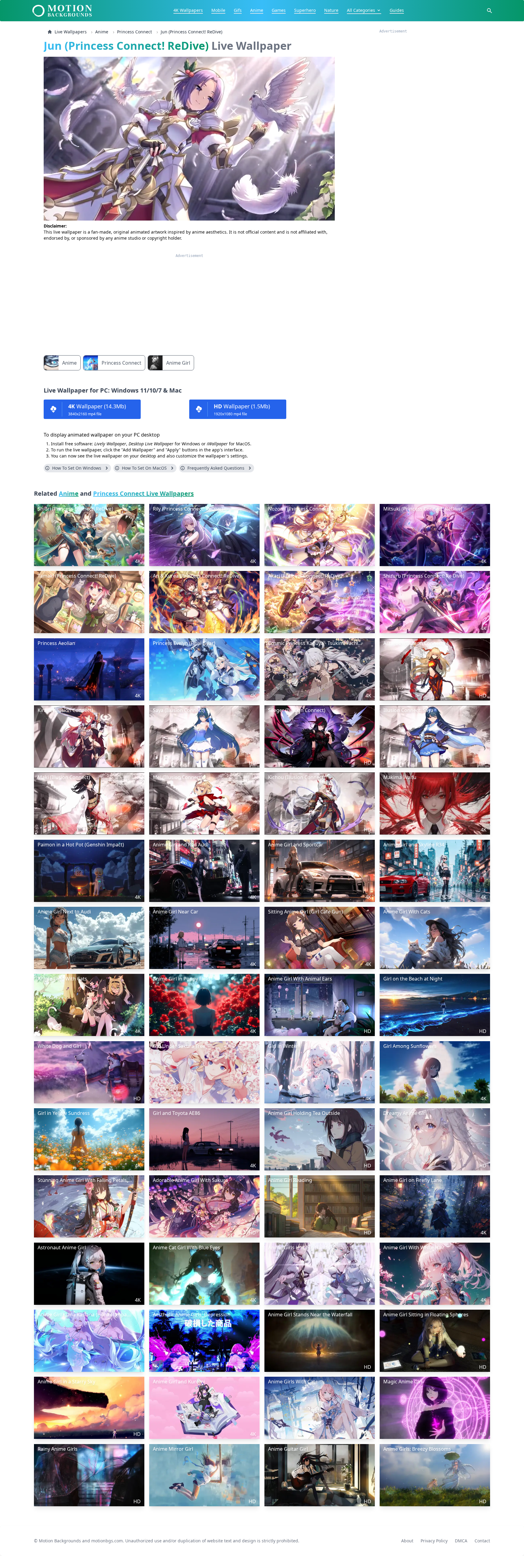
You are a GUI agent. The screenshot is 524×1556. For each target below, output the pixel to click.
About (407, 1541)
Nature (331, 10)
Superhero (305, 10)
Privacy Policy (434, 1541)
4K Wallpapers (188, 10)
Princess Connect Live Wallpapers (143, 493)
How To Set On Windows (76, 468)
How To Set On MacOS (144, 468)
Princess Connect (134, 32)
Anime (256, 10)
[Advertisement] (189, 300)
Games (279, 10)
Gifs (238, 10)
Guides (397, 10)
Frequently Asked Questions (215, 468)
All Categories (361, 10)
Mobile (218, 10)
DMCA (461, 1541)
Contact (482, 1541)
